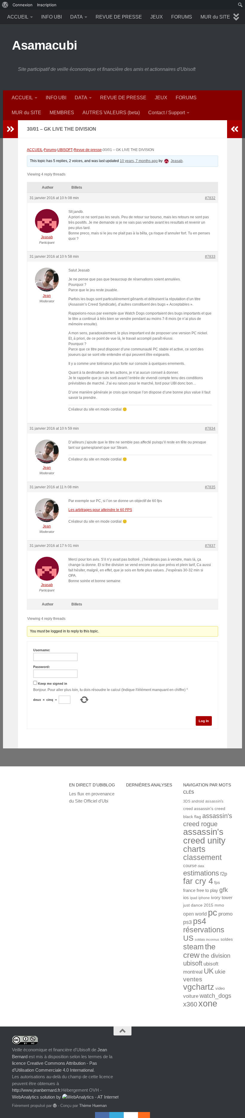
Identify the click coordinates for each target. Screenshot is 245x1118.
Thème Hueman (93, 1105)
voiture (190, 996)
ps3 (187, 922)
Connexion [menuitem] (23, 4)
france (189, 890)
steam (193, 947)
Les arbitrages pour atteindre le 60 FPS (100, 510)
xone (207, 1003)
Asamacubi (44, 45)
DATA (76, 16)
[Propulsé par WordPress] (55, 1106)
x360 (190, 1004)
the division (215, 955)
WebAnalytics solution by (37, 1096)
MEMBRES (62, 112)
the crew (199, 950)
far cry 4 (198, 881)
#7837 (210, 546)
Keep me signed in (52, 683)
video (220, 988)
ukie (220, 971)
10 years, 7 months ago (139, 161)
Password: (41, 667)
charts (194, 849)
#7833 (210, 256)
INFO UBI (51, 16)
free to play (207, 890)
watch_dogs (215, 995)
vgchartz (198, 987)
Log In (204, 721)
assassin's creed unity (204, 836)
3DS (186, 801)
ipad (193, 898)
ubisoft (192, 963)
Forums (50, 150)
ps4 (199, 921)
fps (217, 882)
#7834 (210, 428)
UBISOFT (65, 150)
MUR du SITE (215, 16)
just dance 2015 (198, 905)
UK (209, 971)
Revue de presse (88, 150)
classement (202, 857)
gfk (223, 889)
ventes (192, 979)
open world (195, 913)
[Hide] (147, 1115)
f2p (223, 874)
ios (186, 897)
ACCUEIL (17, 16)
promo (225, 914)
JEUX (156, 16)
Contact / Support (166, 112)
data (201, 866)
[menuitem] (5, 5)
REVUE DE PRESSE (119, 16)
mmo (219, 905)
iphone (204, 898)
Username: (41, 650)
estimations (201, 873)
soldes (226, 939)
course (190, 865)
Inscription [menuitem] (46, 4)
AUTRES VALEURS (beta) (111, 112)
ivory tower (221, 897)
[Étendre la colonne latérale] (10, 129)
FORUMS (181, 16)
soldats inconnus (207, 939)
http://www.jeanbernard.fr (36, 1090)
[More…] (141, 1115)
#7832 (210, 198)
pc (212, 912)
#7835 (210, 487)
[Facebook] (102, 1115)
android (198, 801)
